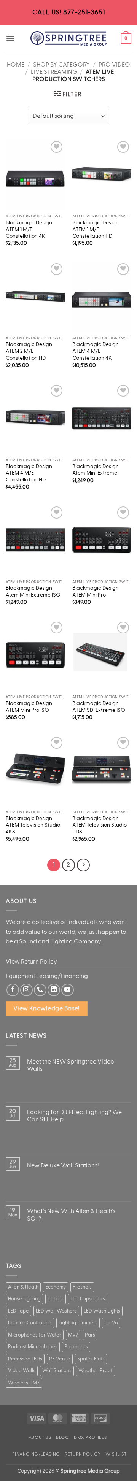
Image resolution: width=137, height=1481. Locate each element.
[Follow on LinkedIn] (54, 990)
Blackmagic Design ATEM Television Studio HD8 (99, 825)
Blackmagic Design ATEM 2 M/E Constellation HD (29, 351)
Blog (62, 1437)
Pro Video (114, 65)
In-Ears (56, 1299)
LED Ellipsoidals (87, 1299)
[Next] (83, 865)
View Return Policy (31, 962)
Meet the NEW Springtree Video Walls (70, 1065)
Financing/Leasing (36, 1454)
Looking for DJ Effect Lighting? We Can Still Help (74, 1115)
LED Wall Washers (56, 1311)
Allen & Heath (23, 1287)
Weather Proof (95, 1370)
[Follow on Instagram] (26, 990)
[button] (10, 38)
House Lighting (24, 1299)
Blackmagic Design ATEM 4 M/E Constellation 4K (95, 351)
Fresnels (82, 1287)
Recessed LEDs (25, 1359)
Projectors (76, 1346)
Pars (90, 1335)
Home (15, 65)
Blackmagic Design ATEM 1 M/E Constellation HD (95, 229)
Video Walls (21, 1370)
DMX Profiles (90, 1437)
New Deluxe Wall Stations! (63, 1165)
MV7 (73, 1335)
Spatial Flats (91, 1359)
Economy (55, 1287)
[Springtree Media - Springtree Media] (68, 38)
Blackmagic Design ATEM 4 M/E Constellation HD (29, 473)
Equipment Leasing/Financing (47, 976)
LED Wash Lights (102, 1311)
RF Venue (59, 1359)
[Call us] (40, 990)
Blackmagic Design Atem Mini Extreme (95, 470)
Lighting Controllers (30, 1323)
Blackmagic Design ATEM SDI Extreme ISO (98, 707)
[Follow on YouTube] (67, 990)
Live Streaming (54, 72)
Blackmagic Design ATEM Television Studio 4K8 (33, 825)
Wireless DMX (24, 1383)
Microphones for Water (34, 1335)
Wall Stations (57, 1370)
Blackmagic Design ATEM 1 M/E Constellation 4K (29, 229)
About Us (40, 1437)
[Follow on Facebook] (12, 990)
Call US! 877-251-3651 (68, 12)
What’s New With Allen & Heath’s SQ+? (71, 1214)
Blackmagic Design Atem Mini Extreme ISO (33, 592)
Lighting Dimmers (78, 1323)
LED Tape (18, 1311)
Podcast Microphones (32, 1346)
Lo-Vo (111, 1323)
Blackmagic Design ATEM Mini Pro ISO (29, 707)
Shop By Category (61, 65)
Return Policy (82, 1454)
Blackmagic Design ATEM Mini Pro (95, 592)
